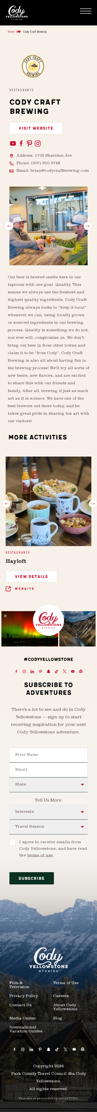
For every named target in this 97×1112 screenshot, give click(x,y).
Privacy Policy (23, 996)
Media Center (22, 1019)
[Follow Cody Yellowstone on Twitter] (64, 671)
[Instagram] (37, 144)
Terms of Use (66, 983)
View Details (31, 576)
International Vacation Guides (25, 1030)
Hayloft (16, 561)
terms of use (40, 856)
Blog (57, 1019)
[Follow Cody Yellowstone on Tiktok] (56, 671)
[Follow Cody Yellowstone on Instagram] (24, 671)
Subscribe (32, 878)
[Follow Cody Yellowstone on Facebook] (16, 671)
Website (24, 589)
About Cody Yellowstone (65, 1007)
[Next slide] (88, 226)
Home (11, 31)
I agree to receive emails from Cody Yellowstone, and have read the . (53, 849)
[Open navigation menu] (85, 11)
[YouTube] (13, 144)
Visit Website (36, 128)
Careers (61, 996)
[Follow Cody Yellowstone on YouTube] (73, 671)
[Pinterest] (30, 144)
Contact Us (20, 1005)
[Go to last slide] (9, 226)
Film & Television (19, 985)
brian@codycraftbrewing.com (60, 171)
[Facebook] (22, 144)
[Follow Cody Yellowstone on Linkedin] (32, 671)
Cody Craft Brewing (35, 31)
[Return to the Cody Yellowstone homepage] (17, 13)
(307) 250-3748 (45, 163)
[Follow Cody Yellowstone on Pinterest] (40, 671)
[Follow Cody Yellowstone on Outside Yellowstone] (81, 671)
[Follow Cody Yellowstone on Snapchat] (48, 671)
